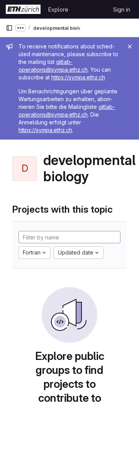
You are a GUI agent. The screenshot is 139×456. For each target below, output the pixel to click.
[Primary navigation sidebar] (9, 28)
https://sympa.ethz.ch (78, 77)
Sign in (121, 9)
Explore (58, 9)
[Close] (129, 46)
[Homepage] (23, 9)
